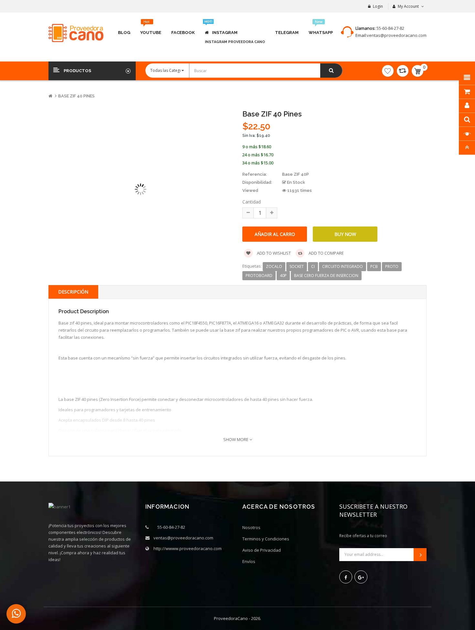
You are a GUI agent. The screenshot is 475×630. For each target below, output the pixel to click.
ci (313, 266)
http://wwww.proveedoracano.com (187, 548)
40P (283, 275)
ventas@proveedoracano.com (397, 35)
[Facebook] (345, 576)
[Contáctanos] (16, 614)
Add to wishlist (273, 253)
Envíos (248, 561)
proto (391, 266)
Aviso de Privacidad (261, 550)
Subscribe (420, 554)
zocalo (274, 266)
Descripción (73, 292)
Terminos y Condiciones (265, 539)
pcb (374, 266)
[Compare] (402, 71)
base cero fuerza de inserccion (326, 275)
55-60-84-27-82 (390, 28)
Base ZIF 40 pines (76, 96)
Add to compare (326, 253)
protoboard (259, 275)
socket (297, 266)
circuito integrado (342, 266)
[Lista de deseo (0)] (388, 71)
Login (378, 6)
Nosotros (251, 527)
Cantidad (251, 202)
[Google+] (360, 576)
